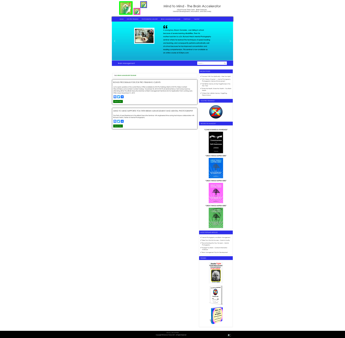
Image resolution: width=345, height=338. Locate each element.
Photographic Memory (150, 19)
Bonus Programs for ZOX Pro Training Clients (136, 82)
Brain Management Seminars (170, 19)
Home (122, 19)
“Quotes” (197, 19)
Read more (118, 101)
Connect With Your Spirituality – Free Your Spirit (216, 76)
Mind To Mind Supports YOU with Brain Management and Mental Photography (153, 111)
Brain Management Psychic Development (215, 252)
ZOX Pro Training (132, 19)
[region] (172, 41)
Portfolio (187, 19)
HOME (168, 332)
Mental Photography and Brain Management (216, 237)
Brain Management (126, 63)
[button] (148, 40)
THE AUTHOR (175, 332)
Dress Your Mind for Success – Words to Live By (216, 240)
